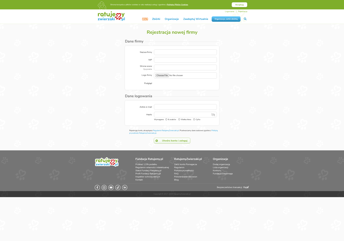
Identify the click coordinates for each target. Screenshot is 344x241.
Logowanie (229, 11)
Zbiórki (156, 19)
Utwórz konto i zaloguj (174, 140)
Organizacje (172, 19)
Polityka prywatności (184, 170)
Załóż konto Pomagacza (185, 164)
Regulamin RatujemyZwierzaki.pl (166, 130)
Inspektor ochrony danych (147, 176)
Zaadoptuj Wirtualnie (195, 19)
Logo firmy (147, 75)
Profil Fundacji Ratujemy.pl (148, 173)
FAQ (176, 173)
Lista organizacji (220, 167)
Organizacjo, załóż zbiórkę (226, 19)
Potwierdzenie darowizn (185, 176)
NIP (150, 60)
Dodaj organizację (221, 164)
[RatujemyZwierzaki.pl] (111, 15)
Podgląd (148, 83)
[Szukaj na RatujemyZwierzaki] (245, 19)
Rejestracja (242, 11)
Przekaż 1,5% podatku (146, 164)
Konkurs (217, 170)
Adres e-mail (146, 107)
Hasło (149, 114)
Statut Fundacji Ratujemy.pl (148, 170)
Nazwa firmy (146, 52)
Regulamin (179, 167)
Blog (176, 179)
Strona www (146, 67)
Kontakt (139, 179)
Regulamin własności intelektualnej (152, 167)
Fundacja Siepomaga (223, 173)
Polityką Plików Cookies (177, 4)
